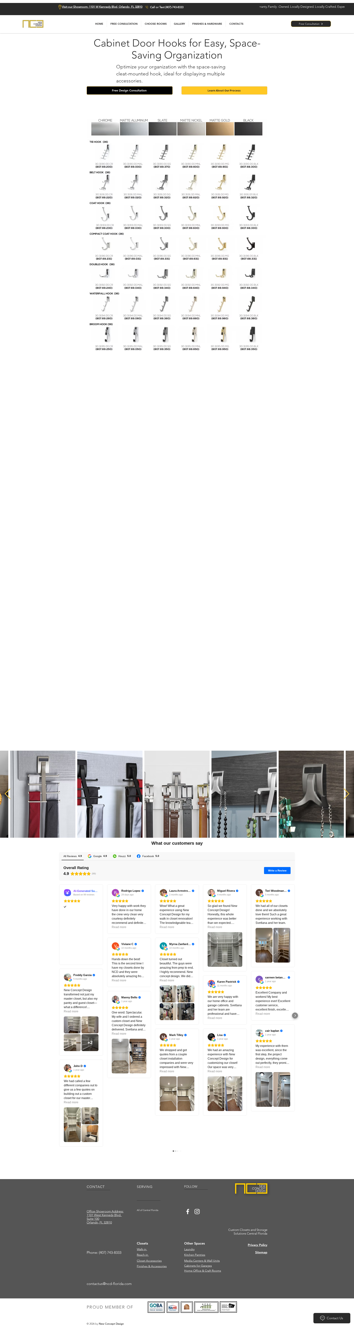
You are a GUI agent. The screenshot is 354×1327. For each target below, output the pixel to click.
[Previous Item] (7, 794)
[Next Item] (346, 794)
